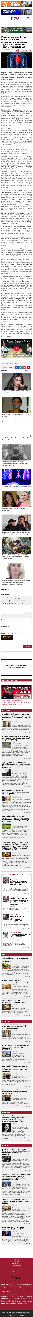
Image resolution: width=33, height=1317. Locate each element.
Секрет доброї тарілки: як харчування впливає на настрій (14, 1001)
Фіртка (10, 91)
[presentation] (4, 598)
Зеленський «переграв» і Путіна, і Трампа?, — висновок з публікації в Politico (16, 1201)
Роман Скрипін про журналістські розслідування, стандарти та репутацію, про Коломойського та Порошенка (16, 702)
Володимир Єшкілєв (16, 897)
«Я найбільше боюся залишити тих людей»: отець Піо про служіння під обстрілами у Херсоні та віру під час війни (16, 716)
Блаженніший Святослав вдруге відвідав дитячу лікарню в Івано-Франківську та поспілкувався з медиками (15, 1068)
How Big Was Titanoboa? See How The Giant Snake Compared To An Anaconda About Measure (15, 556)
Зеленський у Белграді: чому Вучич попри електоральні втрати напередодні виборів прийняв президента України (16, 1177)
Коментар (5, 595)
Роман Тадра (14, 914)
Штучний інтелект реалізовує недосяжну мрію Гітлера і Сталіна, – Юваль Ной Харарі (19, 882)
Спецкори (16, 1268)
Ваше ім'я (5, 620)
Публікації (6, 711)
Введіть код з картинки (10, 634)
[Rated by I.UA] (16, 1272)
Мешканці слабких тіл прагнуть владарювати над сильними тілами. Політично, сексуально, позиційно (19, 901)
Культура (6, 1112)
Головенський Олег (16, 878)
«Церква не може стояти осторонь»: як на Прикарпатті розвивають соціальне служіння (16, 1026)
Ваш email (5, 627)
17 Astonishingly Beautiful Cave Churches (16, 486)
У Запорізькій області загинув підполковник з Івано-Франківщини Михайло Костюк (15, 463)
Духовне (6, 1021)
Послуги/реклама (16, 1265)
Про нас (16, 1259)
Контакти (16, 1261)
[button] (4, 598)
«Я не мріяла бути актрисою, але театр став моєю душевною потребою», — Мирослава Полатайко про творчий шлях (15, 1118)
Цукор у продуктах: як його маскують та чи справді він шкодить (16, 981)
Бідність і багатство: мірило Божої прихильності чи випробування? (18, 918)
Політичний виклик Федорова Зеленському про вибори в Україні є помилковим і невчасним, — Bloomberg (16, 1151)
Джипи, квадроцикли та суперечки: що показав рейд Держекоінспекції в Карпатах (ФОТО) (16, 738)
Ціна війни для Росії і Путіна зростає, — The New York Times (14, 1228)
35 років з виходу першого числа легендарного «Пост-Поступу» (20, 935)
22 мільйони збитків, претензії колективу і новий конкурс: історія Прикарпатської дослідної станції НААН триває (15, 818)
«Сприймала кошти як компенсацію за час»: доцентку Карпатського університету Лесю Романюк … (16, 582)
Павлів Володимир (15, 932)
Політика (6, 1146)
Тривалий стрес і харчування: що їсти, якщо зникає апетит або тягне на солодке (15, 960)
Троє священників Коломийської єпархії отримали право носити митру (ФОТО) (15, 1091)
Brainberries (16, 395)
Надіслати (27, 646)
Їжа (3, 955)
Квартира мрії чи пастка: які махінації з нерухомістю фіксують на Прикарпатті (15, 792)
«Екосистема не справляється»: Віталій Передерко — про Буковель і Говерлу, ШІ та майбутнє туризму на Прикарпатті (16, 765)
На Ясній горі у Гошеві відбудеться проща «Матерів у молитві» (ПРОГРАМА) (15, 1047)
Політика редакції (16, 1263)
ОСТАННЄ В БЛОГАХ (16, 874)
